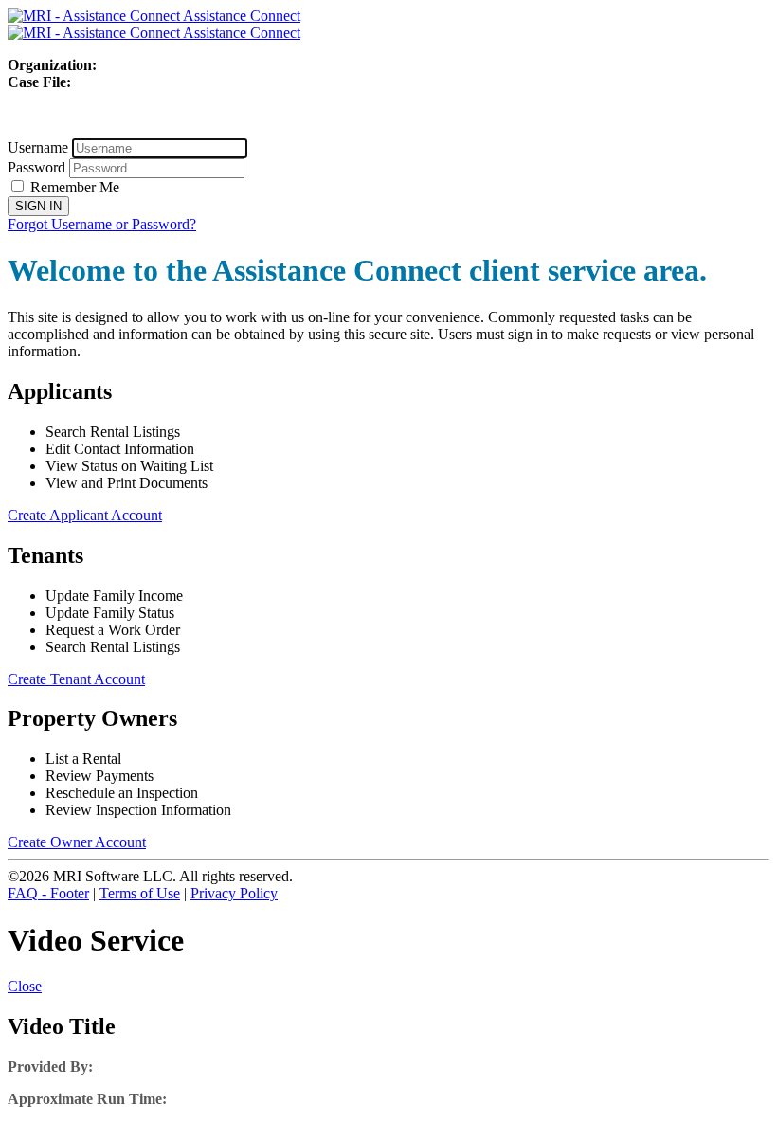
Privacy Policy (234, 893)
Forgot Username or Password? (102, 224)
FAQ (48, 893)
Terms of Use (139, 893)
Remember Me (74, 187)
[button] (25, 986)
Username (38, 147)
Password (36, 167)
